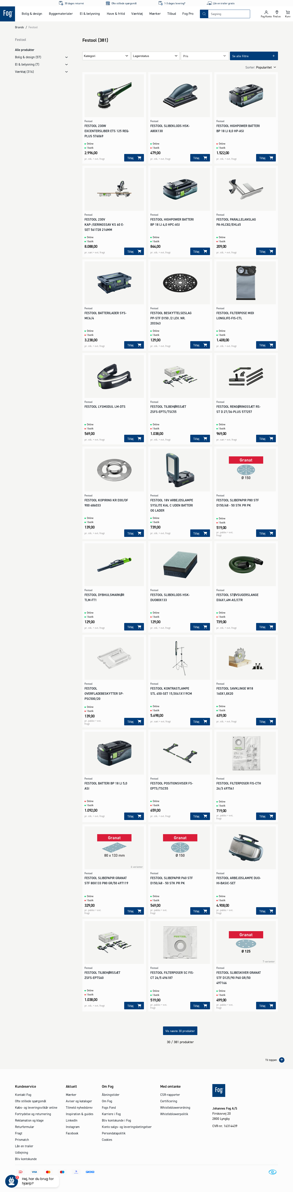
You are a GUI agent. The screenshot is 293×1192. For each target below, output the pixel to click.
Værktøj (137, 13)
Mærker (155, 13)
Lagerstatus (141, 56)
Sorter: (250, 67)
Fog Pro (187, 13)
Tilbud (171, 13)
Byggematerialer (61, 13)
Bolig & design (32, 13)
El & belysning (90, 13)
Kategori (89, 56)
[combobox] (229, 14)
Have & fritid (116, 13)
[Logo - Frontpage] (7, 13)
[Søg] (204, 14)
